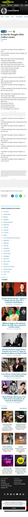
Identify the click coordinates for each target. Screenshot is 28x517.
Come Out (6, 230)
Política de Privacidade (19, 484)
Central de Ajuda (18, 480)
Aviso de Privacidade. (17, 505)
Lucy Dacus (13, 10)
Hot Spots (3, 482)
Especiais (3, 480)
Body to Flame (7, 253)
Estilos (16, 5)
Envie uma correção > (17, 191)
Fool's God (6, 211)
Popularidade (19, 16)
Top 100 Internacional (6, 485)
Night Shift (6, 225)
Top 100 (10, 5)
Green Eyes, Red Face (9, 266)
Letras (2, 16)
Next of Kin (6, 259)
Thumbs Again (7, 214)
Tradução (10, 31)
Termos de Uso (17, 482)
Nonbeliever (6, 248)
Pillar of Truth (7, 261)
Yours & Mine (7, 251)
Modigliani (6, 219)
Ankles (5, 235)
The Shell (6, 227)
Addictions (6, 243)
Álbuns (7, 16)
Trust (5, 274)
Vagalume (8, 2)
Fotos (12, 16)
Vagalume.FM (22, 408)
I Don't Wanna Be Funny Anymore (12, 238)
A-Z (22, 5)
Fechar (14, 508)
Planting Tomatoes (8, 222)
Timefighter (6, 256)
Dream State (7, 272)
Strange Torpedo (8, 269)
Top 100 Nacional (5, 484)
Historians (6, 264)
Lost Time (6, 232)
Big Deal (6, 217)
